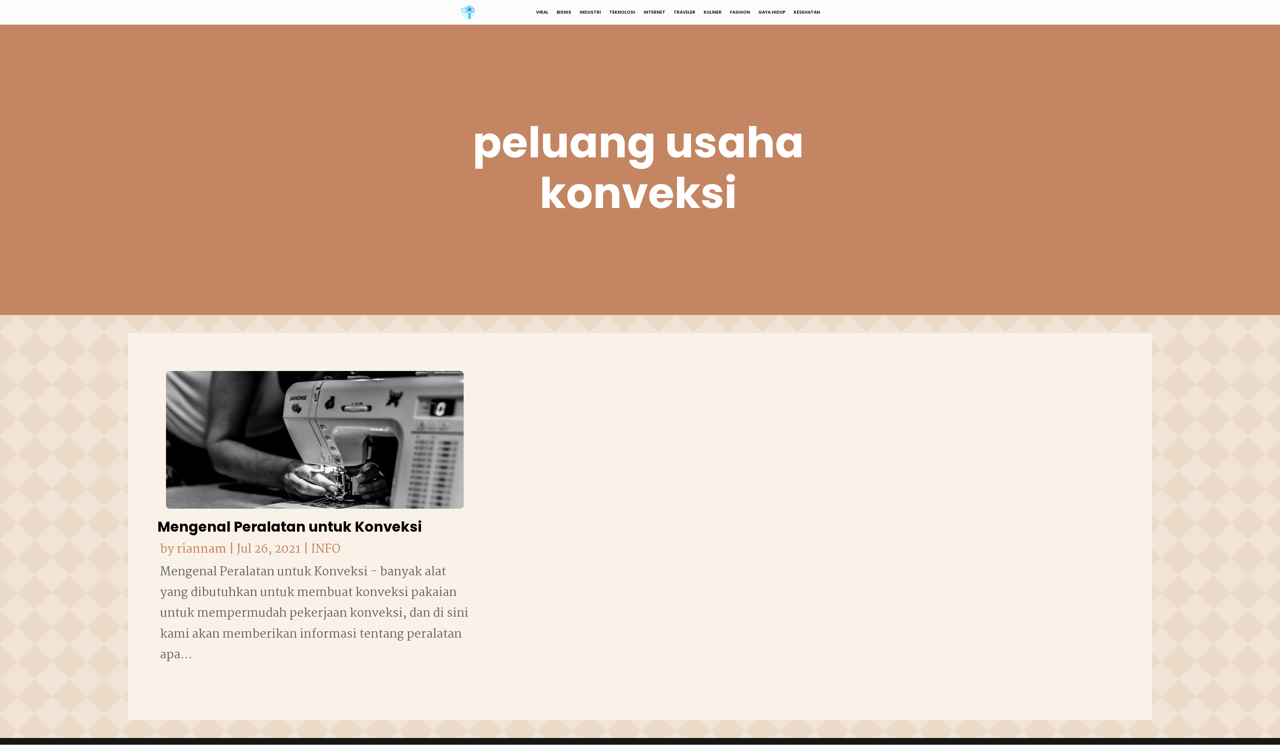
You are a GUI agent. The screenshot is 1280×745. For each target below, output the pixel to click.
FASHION (740, 12)
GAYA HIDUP (771, 12)
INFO (325, 549)
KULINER (713, 12)
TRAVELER (684, 12)
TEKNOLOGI (622, 12)
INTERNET (654, 12)
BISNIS (564, 12)
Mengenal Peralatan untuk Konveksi (289, 527)
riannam (201, 549)
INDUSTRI (590, 12)
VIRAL (542, 12)
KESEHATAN (807, 12)
